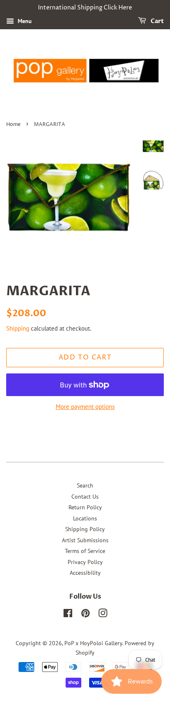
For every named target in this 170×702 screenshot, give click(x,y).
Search (85, 485)
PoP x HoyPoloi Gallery (93, 643)
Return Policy (85, 507)
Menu (24, 21)
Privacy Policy (85, 562)
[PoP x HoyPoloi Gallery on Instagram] (102, 614)
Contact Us (85, 496)
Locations (85, 518)
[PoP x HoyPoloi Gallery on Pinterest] (85, 614)
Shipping (17, 328)
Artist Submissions (85, 540)
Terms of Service (85, 551)
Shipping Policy (85, 529)
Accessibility (85, 572)
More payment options (85, 406)
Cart (156, 21)
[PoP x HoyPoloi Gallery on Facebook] (68, 614)
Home (13, 124)
